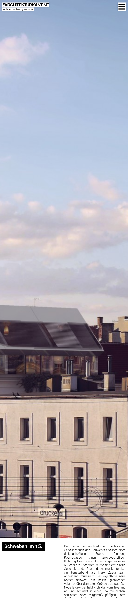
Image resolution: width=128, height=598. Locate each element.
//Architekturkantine (26, 4)
